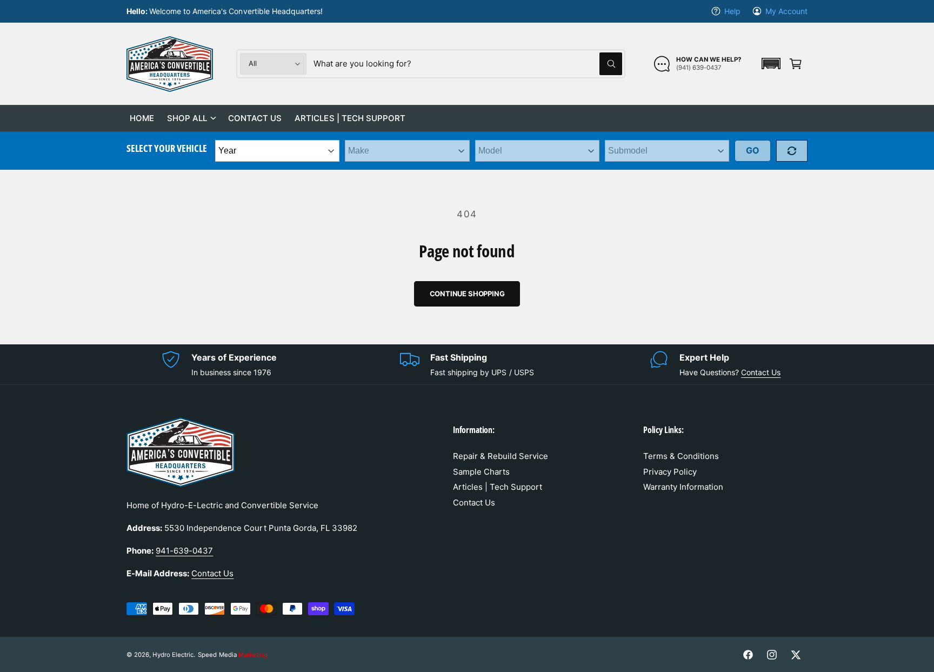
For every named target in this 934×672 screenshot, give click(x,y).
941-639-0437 (184, 550)
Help (732, 11)
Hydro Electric (173, 654)
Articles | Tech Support (497, 487)
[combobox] (468, 64)
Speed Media (232, 654)
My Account (786, 11)
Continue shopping (467, 293)
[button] (771, 63)
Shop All (187, 118)
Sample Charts (481, 472)
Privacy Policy (670, 472)
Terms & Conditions (681, 456)
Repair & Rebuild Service (500, 456)
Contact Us (760, 372)
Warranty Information (683, 487)
